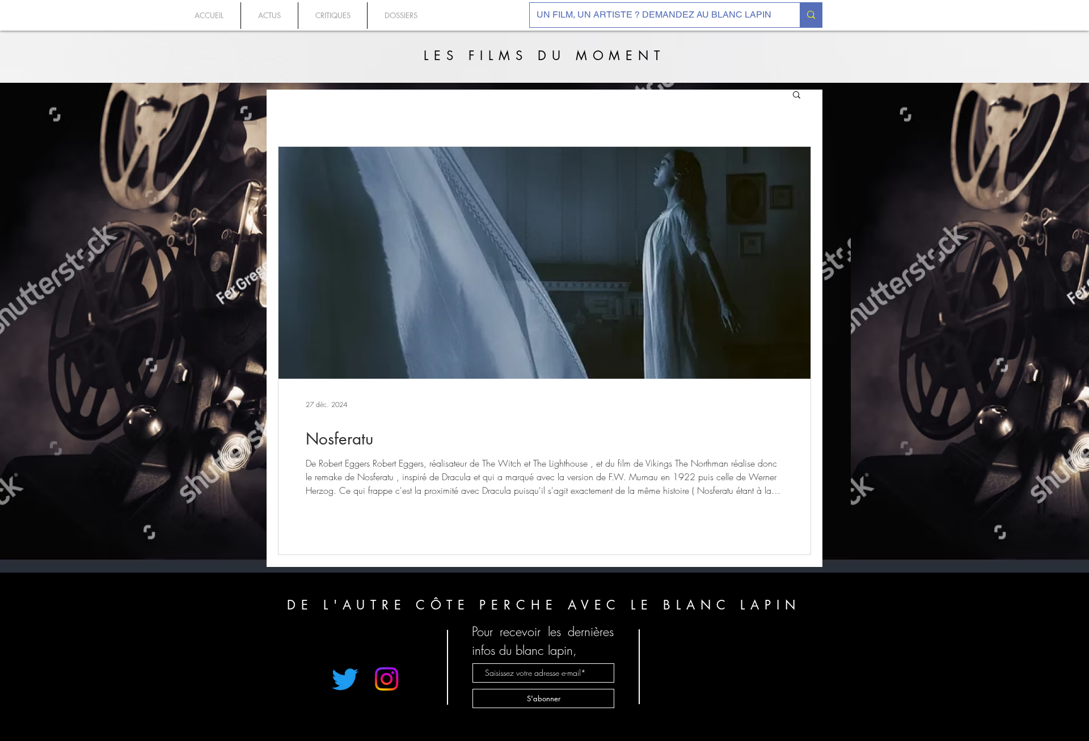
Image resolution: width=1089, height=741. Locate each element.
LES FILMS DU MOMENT (544, 55)
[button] (796, 95)
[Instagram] (386, 679)
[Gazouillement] (345, 679)
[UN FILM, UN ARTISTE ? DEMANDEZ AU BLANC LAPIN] (811, 15)
